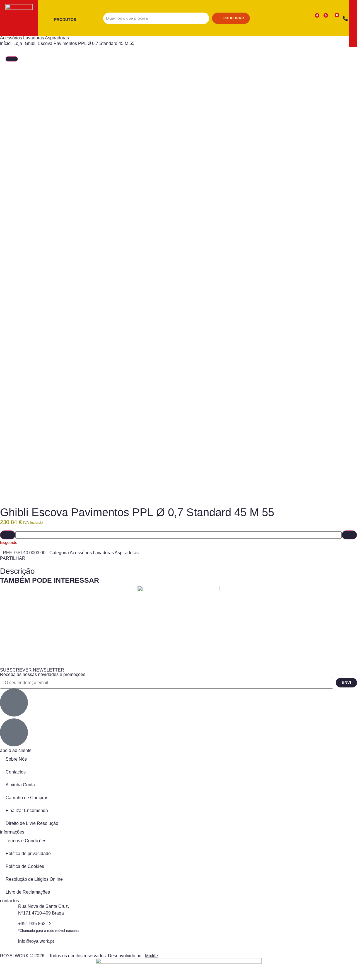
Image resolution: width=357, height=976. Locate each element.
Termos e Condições (26, 840)
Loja (17, 43)
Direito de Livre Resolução (32, 823)
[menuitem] (67, 19)
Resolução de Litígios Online (34, 879)
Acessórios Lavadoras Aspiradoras (34, 37)
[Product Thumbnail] (12, 58)
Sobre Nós (16, 759)
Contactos (16, 772)
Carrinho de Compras (27, 797)
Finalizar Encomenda (27, 810)
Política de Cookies (25, 866)
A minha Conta (20, 784)
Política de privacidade (28, 853)
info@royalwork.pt (36, 941)
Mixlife (151, 955)
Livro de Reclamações (28, 892)
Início (5, 43)
